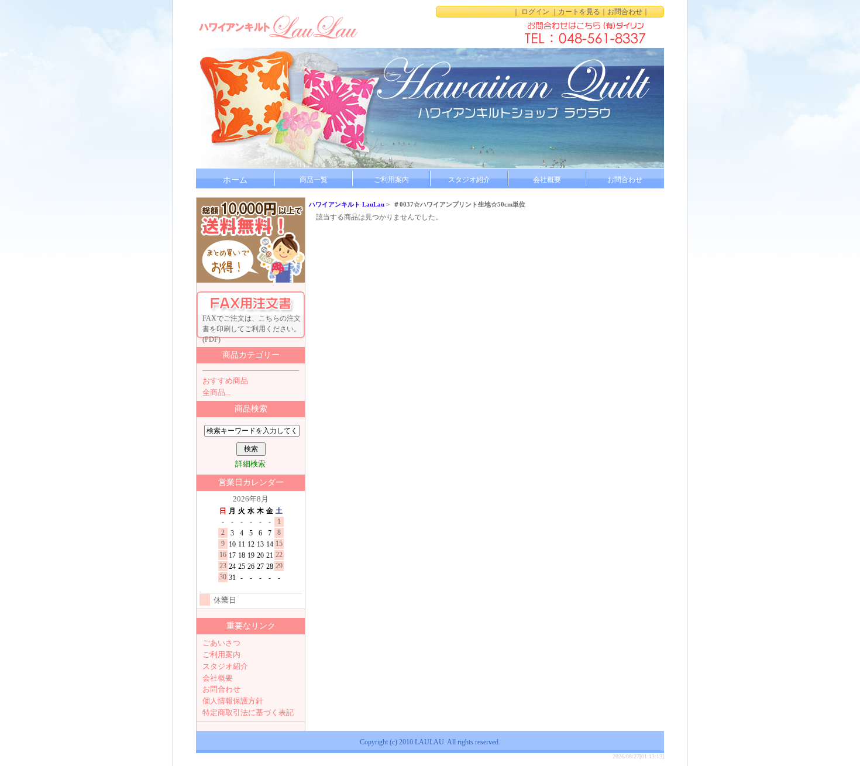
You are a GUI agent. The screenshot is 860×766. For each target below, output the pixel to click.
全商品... (216, 392)
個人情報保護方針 (232, 700)
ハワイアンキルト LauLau (346, 204)
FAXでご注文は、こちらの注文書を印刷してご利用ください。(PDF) (251, 326)
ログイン (535, 12)
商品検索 (251, 408)
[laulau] (278, 26)
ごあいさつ (221, 642)
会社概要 (547, 180)
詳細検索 (250, 463)
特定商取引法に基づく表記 (248, 712)
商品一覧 (314, 180)
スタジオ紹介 (469, 180)
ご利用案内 (391, 180)
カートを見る (579, 12)
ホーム (235, 180)
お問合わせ (624, 12)
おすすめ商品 (225, 380)
